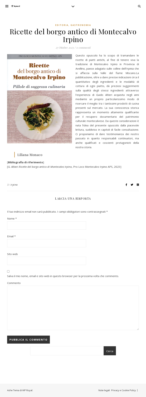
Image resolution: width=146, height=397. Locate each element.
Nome (12, 218)
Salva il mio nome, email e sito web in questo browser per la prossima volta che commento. (63, 276)
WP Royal (27, 390)
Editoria (61, 25)
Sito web (12, 254)
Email (11, 236)
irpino (14, 184)
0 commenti (83, 47)
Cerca (109, 351)
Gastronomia (81, 25)
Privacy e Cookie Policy (123, 390)
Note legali (104, 390)
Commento (14, 283)
